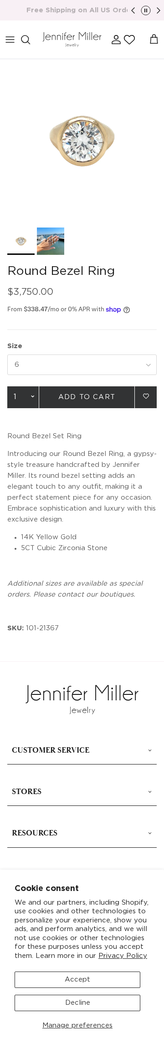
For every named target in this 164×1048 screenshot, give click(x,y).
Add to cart (86, 397)
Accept (77, 979)
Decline (77, 1003)
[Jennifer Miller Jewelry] (72, 40)
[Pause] (145, 10)
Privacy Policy (122, 956)
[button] (129, 39)
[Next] (158, 10)
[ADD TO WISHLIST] (146, 396)
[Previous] (133, 10)
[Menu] (10, 40)
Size (14, 346)
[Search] (30, 40)
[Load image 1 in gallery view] (82, 141)
